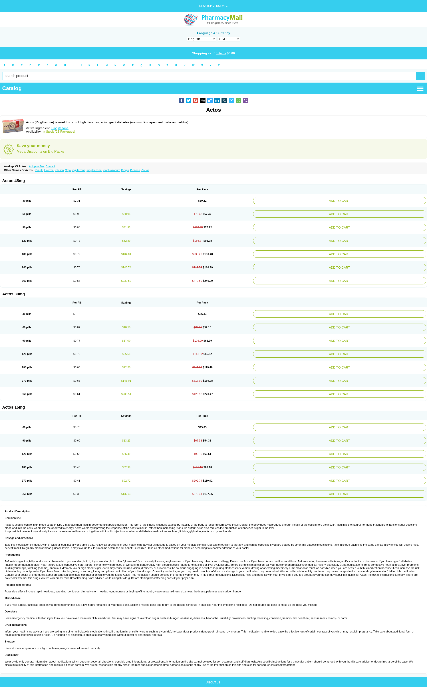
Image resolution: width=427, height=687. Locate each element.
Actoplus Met (36, 166)
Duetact (50, 166)
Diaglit (39, 170)
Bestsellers (213, 675)
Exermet (49, 170)
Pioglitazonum (111, 170)
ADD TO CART (369, 200)
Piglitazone (78, 170)
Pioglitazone (59, 128)
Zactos (145, 170)
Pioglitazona (94, 170)
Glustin (59, 170)
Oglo (68, 170)
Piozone (135, 170)
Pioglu (125, 170)
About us (213, 664)
